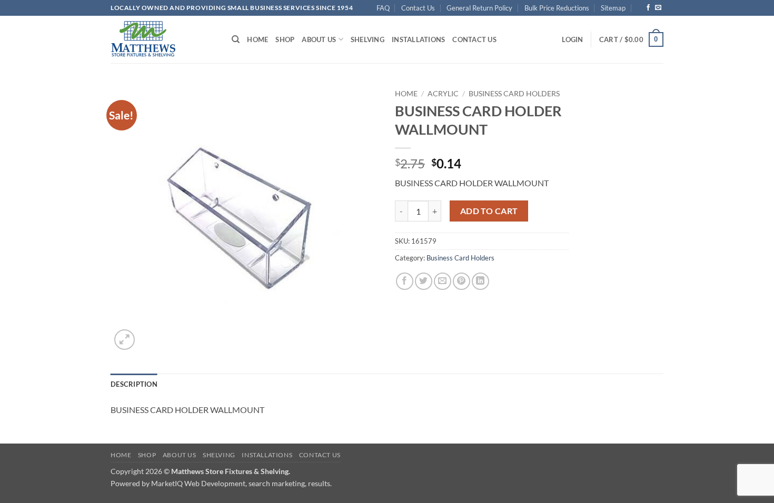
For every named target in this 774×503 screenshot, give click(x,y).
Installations (418, 39)
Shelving (367, 39)
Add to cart (489, 211)
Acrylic (443, 93)
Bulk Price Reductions (556, 8)
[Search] (236, 39)
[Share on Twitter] (423, 281)
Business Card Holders (514, 93)
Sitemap (613, 8)
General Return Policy (479, 8)
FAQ (383, 8)
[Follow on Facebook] (648, 8)
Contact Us (418, 8)
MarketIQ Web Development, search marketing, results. (241, 483)
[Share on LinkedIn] (480, 281)
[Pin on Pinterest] (461, 281)
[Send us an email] (658, 8)
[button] (572, 39)
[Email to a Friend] (442, 281)
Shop (284, 39)
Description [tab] (134, 384)
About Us (319, 39)
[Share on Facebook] (404, 281)
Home (257, 39)
